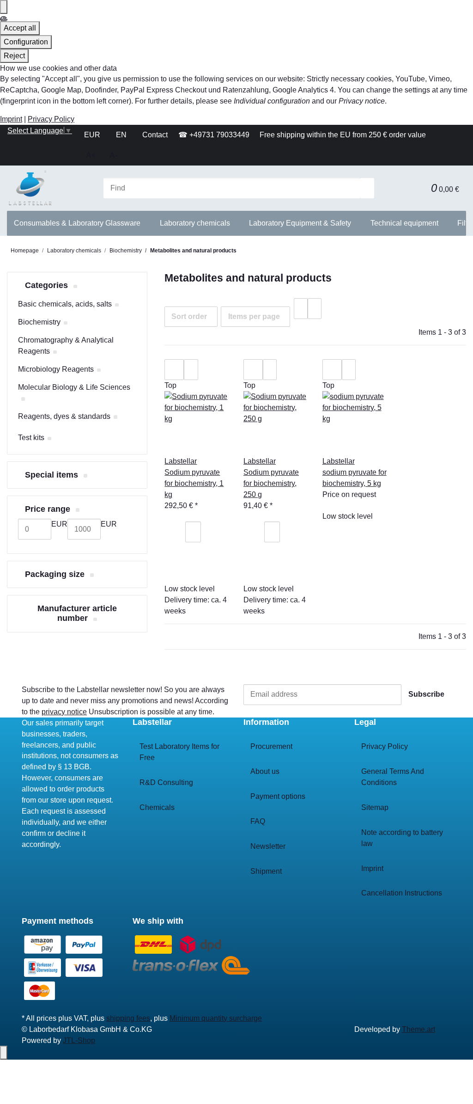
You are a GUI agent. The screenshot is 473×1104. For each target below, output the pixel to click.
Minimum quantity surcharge (216, 1018)
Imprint (11, 119)
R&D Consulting (166, 782)
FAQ (257, 821)
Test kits (31, 438)
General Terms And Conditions (392, 776)
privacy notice (64, 712)
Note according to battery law (402, 837)
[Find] (367, 188)
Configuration (26, 42)
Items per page (254, 316)
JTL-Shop (79, 1040)
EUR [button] (93, 135)
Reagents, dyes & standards (64, 416)
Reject (14, 56)
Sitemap (374, 807)
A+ (91, 155)
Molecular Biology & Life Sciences (74, 387)
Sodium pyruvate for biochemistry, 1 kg (194, 483)
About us (264, 771)
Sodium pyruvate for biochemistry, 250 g (271, 483)
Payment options (277, 796)
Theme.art (418, 1029)
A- (113, 155)
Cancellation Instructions (401, 893)
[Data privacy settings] (3, 7)
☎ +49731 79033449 (213, 135)
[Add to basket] (178, 573)
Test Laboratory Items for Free (179, 751)
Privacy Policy (51, 119)
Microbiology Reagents (56, 369)
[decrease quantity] (178, 531)
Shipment (266, 871)
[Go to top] (3, 1053)
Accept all (20, 28)
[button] (417, 188)
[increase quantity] (178, 552)
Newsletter (267, 846)
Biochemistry (39, 322)
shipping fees (128, 1018)
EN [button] (122, 135)
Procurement (271, 746)
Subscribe (426, 694)
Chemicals (157, 807)
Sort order (189, 316)
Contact (155, 135)
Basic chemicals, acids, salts (65, 304)
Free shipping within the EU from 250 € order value (343, 135)
